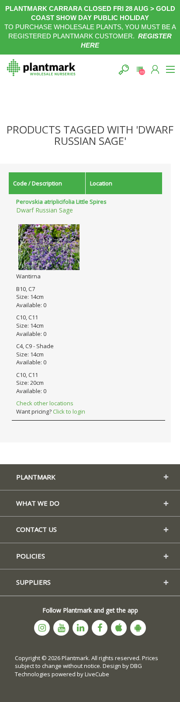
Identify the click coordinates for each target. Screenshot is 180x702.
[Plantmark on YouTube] (61, 628)
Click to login (69, 411)
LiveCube (97, 674)
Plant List (139, 69)
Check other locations (44, 403)
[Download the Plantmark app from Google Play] (138, 628)
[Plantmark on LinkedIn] (80, 628)
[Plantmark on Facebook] (99, 628)
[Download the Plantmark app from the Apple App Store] (119, 628)
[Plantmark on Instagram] (42, 628)
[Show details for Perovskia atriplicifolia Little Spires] (49, 246)
